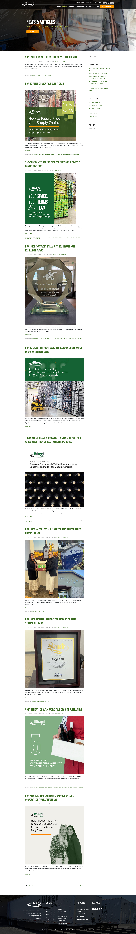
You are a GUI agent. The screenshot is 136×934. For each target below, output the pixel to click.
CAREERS (89, 6)
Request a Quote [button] (107, 7)
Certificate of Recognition (37, 701)
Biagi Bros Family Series (94, 102)
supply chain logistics (59, 154)
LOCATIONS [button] (80, 6)
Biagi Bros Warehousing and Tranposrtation (41, 75)
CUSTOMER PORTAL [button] (64, 918)
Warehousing (38, 238)
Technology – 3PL (93, 113)
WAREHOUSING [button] (50, 919)
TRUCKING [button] (48, 922)
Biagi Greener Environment (95, 108)
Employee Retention (68, 338)
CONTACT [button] (61, 921)
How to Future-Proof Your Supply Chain (44, 84)
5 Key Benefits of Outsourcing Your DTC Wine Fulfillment (53, 710)
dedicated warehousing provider (39, 430)
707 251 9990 (97, 2)
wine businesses (28, 521)
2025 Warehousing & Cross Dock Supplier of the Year (51, 57)
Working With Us (93, 116)
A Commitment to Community (38, 877)
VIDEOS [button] (60, 914)
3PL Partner (34, 154)
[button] (28, 4)
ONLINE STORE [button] (63, 916)
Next (81, 886)
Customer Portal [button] (80, 2)
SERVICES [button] (72, 6)
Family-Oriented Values (77, 877)
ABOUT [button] (64, 6)
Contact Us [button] (33, 31)
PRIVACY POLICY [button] (63, 923)
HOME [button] (59, 6)
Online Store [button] (89, 2)
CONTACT (96, 6)
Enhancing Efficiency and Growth (51, 787)
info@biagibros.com (82, 919)
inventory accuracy (78, 338)
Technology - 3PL (56, 87)
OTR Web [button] (82, 929)
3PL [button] (46, 917)
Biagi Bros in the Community (60, 61)
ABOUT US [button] (48, 912)
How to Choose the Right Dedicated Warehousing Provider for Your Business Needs (98, 88)
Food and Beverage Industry (65, 787)
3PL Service (45, 154)
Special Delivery (40, 611)
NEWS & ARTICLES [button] (64, 912)
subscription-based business (64, 520)
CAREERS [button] (61, 909)
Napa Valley (34, 611)
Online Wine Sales (54, 520)
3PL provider (40, 154)
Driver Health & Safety (94, 111)
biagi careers (48, 877)
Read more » (28, 72)
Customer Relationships (66, 877)
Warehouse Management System (72, 154)
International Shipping (44, 520)
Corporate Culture (55, 877)
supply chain (51, 154)
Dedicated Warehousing (58, 237)
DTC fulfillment (35, 520)
